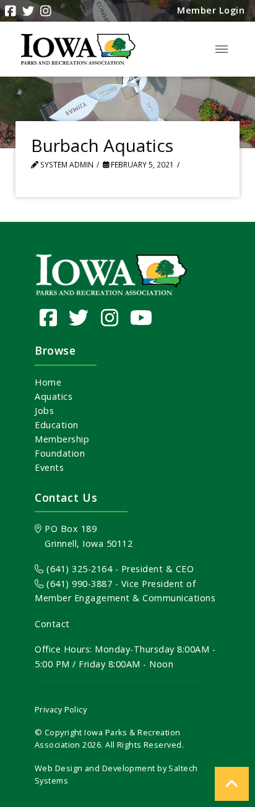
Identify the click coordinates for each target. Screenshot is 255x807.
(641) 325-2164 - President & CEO (119, 569)
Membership (62, 439)
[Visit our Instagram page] (110, 317)
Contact (52, 624)
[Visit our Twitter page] (79, 317)
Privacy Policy (61, 709)
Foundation (60, 453)
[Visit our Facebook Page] (49, 317)
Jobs (44, 410)
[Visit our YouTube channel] (141, 317)
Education (57, 425)
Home (48, 382)
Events (49, 467)
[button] (221, 49)
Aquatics (53, 396)
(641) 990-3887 (78, 583)
